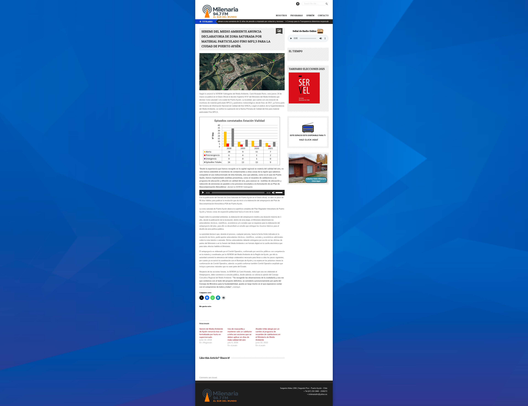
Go (327, 4)
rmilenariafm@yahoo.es (317, 394)
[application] (242, 192)
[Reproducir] (203, 192)
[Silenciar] (273, 192)
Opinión (310, 15)
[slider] (279, 192)
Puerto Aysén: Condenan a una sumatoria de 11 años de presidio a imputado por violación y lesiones (224, 21)
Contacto (323, 15)
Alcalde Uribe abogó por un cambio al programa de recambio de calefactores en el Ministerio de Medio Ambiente (268, 334)
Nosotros (281, 15)
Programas (296, 15)
